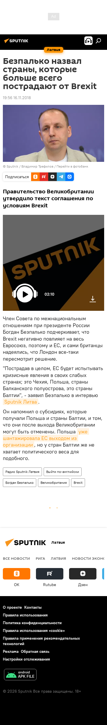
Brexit (78, 482)
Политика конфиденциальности (32, 622)
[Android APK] (20, 675)
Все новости (16, 558)
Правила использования (25, 615)
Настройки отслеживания (26, 659)
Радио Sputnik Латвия (22, 471)
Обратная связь (35, 651)
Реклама (11, 651)
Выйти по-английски (62, 471)
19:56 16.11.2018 (17, 97)
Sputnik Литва (20, 401)
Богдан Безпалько (19, 482)
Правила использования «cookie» (34, 630)
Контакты (33, 607)
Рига (40, 558)
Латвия (58, 558)
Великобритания (54, 482)
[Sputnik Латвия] (17, 43)
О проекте (12, 607)
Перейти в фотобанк (72, 166)
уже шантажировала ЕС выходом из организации (46, 438)
